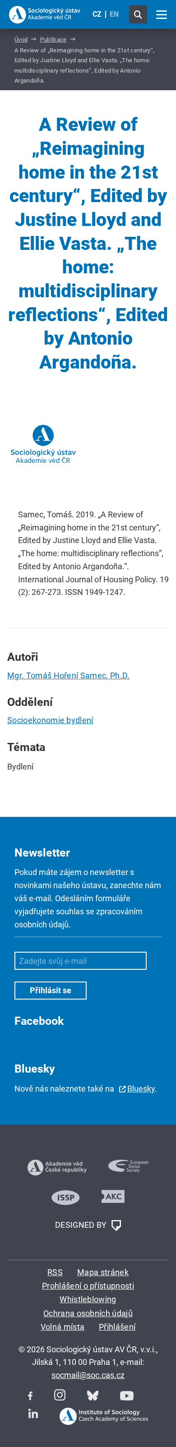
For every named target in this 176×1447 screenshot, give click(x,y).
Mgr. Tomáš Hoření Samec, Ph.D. (68, 675)
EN (114, 14)
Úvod (21, 39)
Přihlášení (117, 1327)
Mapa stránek (103, 1272)
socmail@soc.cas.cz (88, 1375)
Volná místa (63, 1327)
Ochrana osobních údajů (88, 1313)
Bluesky (141, 1088)
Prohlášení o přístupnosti (88, 1285)
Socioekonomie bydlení (50, 720)
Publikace (53, 39)
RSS (55, 1272)
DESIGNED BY (82, 1225)
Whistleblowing (88, 1299)
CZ (97, 14)
